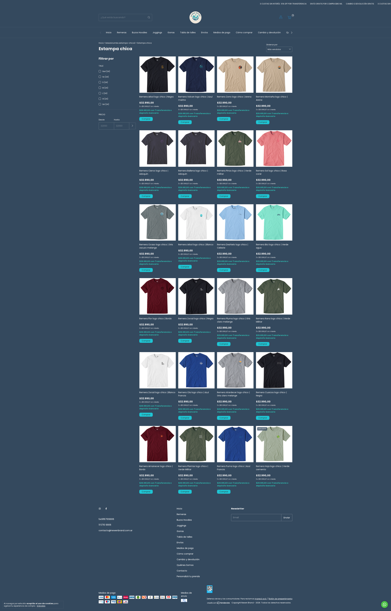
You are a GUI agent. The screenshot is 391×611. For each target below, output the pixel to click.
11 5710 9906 (105, 524)
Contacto (182, 570)
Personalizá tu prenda (188, 576)
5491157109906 (106, 519)
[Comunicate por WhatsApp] (384, 604)
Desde (101, 119)
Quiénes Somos (185, 565)
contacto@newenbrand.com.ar (115, 530)
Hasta (117, 119)
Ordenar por (271, 44)
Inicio (108, 32)
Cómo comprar (244, 32)
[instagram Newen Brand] (100, 508)
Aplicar (132, 126)
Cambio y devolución (269, 32)
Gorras (171, 32)
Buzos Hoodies (139, 32)
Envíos (204, 32)
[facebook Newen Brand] (106, 508)
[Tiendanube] (218, 603)
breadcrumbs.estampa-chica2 (120, 43)
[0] (289, 17)
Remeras (121, 32)
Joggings (157, 32)
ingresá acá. (261, 598)
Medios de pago (221, 32)
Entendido (41, 606)
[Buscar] (149, 17)
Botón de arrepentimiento (280, 598)
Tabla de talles (188, 32)
